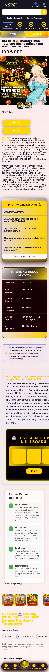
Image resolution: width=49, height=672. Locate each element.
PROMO (6, 668)
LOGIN (12, 34)
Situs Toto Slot (34, 184)
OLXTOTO (6, 138)
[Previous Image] (2, 81)
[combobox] (22, 12)
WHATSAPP (34, 668)
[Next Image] (47, 81)
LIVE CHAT (42, 668)
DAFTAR (36, 34)
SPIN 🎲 (34, 471)
